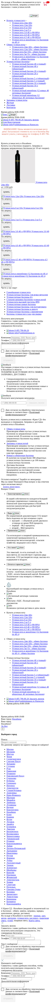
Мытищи (11, 797)
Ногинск (11, 785)
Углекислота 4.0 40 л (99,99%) (26, 35)
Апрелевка (12, 793)
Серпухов (11, 884)
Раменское (11, 771)
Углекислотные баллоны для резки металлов (27, 295)
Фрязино (11, 858)
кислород (34, 918)
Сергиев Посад (14, 761)
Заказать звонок (31, 120)
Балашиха (11, 901)
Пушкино (11, 773)
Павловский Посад (15, 776)
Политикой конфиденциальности (22, 354)
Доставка (11, 105)
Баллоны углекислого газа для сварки (24, 314)
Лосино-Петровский (16, 848)
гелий (10, 920)
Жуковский (12, 877)
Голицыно (11, 783)
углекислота (22, 918)
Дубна (9, 860)
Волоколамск (13, 834)
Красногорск (12, 810)
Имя (3, 935)
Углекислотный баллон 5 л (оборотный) (30, 78)
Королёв (10, 872)
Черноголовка (13, 836)
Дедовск (10, 822)
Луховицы (11, 805)
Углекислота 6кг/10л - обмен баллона (29, 52)
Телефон (5, 340)
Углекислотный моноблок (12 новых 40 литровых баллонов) (30, 91)
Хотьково (11, 764)
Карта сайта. (34, 920)
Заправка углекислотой (17, 443)
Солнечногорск (14, 759)
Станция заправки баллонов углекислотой (26, 299)
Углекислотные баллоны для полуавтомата (26, 307)
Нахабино (16, 719)
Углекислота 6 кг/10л (22, 28)
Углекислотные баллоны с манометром (25, 311)
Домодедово (12, 897)
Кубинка (11, 781)
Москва (10, 749)
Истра (9, 819)
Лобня (9, 846)
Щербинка (11, 870)
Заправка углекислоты (17, 100)
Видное (10, 807)
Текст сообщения (9, 944)
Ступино (11, 766)
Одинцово (11, 778)
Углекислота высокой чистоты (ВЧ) (23, 302)
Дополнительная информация (15, 343)
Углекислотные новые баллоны (21, 304)
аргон (3, 918)
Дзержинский (13, 839)
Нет (6, 726)
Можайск (11, 800)
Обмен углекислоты (16, 429)
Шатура (10, 754)
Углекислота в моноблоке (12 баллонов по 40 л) (23, 276)
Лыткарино (12, 851)
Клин (9, 814)
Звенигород (12, 894)
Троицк (10, 865)
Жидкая (10, 102)
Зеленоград (12, 868)
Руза (9, 769)
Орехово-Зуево (13, 889)
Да (2, 726)
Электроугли (12, 788)
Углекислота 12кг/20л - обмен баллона (30, 49)
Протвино (11, 875)
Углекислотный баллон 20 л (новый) (29, 71)
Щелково (11, 752)
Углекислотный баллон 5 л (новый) (28, 81)
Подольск (11, 887)
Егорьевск (11, 826)
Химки (10, 882)
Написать (34, 124)
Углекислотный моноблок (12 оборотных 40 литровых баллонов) (28, 96)
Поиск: (4, 739)
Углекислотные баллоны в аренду (22, 309)
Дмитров (11, 829)
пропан (37, 916)
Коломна (11, 892)
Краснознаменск (14, 843)
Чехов (9, 756)
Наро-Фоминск (14, 795)
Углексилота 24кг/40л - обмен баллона (30, 47)
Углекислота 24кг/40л (22, 23)
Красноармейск (14, 904)
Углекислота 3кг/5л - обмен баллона (28, 54)
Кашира (10, 817)
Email (4, 979)
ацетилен (11, 918)
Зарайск (10, 824)
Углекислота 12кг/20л (22, 25)
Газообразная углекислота (19, 292)
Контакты (11, 107)
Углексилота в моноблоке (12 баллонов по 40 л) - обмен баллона (30, 58)
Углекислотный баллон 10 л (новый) (29, 83)
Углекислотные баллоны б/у (20, 297)
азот (43, 916)
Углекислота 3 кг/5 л (21, 30)
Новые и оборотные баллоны (20, 455)
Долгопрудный (14, 863)
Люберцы (11, 802)
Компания (6, 337)
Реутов (10, 855)
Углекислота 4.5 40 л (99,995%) (26, 37)
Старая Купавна (14, 790)
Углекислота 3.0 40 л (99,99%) (26, 32)
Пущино (10, 841)
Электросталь (13, 880)
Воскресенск (12, 831)
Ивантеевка (12, 853)
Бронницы (11, 899)
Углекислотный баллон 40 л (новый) (29, 64)
